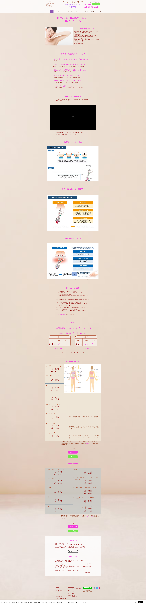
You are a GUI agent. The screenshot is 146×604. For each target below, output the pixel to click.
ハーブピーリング (72, 591)
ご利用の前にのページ (60, 314)
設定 (135, 602)
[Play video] (73, 117)
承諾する (140, 602)
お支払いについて (89, 443)
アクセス (58, 588)
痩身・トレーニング (72, 593)
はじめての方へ (59, 590)
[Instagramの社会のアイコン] (99, 588)
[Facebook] (94, 588)
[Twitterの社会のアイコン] (97, 588)
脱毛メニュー (71, 587)
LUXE (73, 8)
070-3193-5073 (91, 7)
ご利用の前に (59, 591)
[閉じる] (144, 602)
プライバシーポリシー (61, 598)
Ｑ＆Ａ (57, 593)
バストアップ (71, 590)
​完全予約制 (87, 4)
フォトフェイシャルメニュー (74, 588)
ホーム (57, 587)
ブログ (57, 595)
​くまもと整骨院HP (72, 596)
